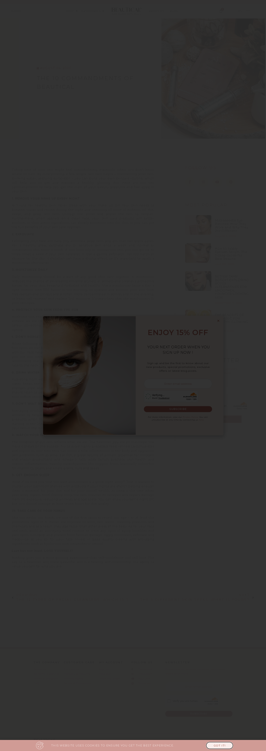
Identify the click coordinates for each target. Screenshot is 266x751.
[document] (133, 375)
